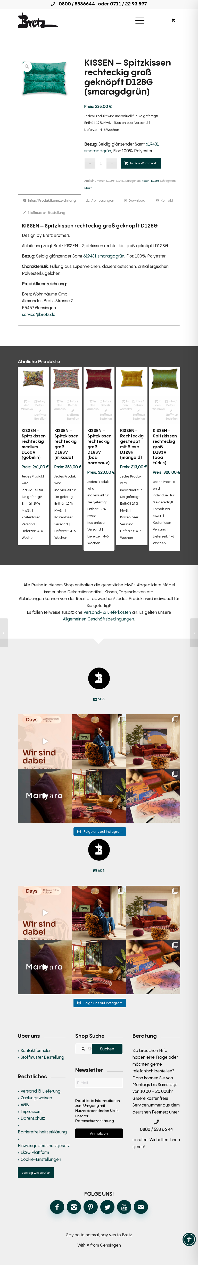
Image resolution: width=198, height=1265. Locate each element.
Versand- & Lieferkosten (107, 612)
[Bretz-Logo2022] (38, 20)
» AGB (23, 1105)
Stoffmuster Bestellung (40, 416)
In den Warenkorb (143, 163)
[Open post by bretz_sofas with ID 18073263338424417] (99, 741)
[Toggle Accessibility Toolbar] (189, 1239)
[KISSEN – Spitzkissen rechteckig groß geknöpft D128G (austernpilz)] (194, 632)
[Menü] (140, 20)
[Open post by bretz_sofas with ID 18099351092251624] (99, 796)
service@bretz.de (38, 314)
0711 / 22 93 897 (128, 4)
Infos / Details (40, 403)
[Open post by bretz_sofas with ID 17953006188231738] (153, 796)
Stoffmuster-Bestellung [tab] (46, 212)
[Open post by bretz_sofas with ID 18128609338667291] (153, 741)
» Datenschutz (31, 1118)
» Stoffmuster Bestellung (41, 1057)
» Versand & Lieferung (39, 1091)
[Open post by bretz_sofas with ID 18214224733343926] (45, 741)
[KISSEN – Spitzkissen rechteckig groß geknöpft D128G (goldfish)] (4, 632)
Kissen (146, 181)
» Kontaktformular (34, 1050)
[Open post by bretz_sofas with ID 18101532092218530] (45, 796)
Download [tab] (136, 200)
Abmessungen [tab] (102, 200)
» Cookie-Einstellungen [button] (39, 1159)
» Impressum (30, 1111)
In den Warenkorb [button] (27, 405)
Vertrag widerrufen (36, 1172)
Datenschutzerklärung (94, 1120)
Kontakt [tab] (166, 200)
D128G (155, 181)
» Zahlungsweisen (35, 1098)
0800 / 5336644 (75, 4)
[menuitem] (141, 20)
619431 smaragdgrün (103, 256)
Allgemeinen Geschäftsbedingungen (98, 619)
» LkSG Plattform (33, 1152)
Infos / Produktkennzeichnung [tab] (51, 200)
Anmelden (99, 1133)
